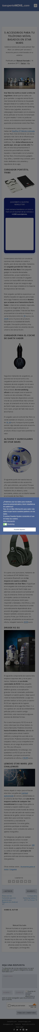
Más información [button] (9, 521)
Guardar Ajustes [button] (19, 529)
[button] (5, 524)
